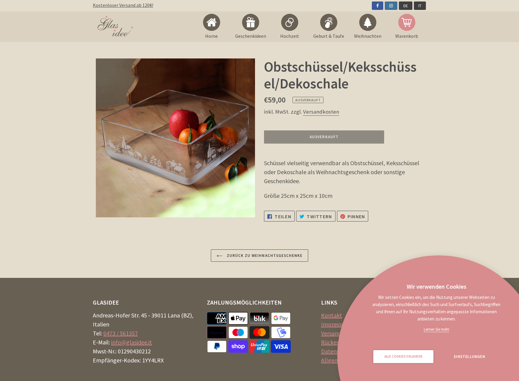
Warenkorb (406, 36)
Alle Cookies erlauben (403, 356)
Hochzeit (289, 36)
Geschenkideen (250, 36)
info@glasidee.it (131, 342)
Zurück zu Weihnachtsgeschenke (264, 255)
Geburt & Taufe (328, 36)
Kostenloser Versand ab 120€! (123, 5)
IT (419, 5)
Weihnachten (367, 36)
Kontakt (331, 315)
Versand (331, 333)
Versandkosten (321, 111)
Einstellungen (469, 356)
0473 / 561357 (120, 333)
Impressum (335, 324)
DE (405, 5)
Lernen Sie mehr (436, 329)
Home (211, 36)
